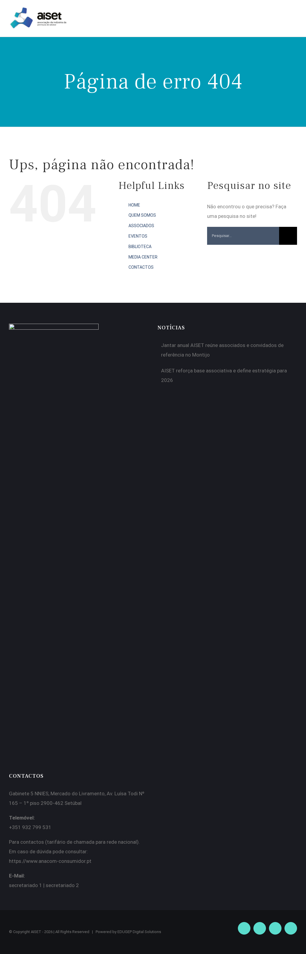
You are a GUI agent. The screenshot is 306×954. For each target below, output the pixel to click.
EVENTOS (137, 236)
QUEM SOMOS (142, 215)
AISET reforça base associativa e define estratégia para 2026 (224, 375)
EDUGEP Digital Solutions (139, 931)
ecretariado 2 (63, 885)
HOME (134, 205)
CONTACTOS (141, 267)
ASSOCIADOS (141, 225)
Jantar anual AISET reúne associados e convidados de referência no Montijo (222, 350)
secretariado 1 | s (28, 885)
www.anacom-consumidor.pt (58, 861)
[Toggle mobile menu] (294, 14)
